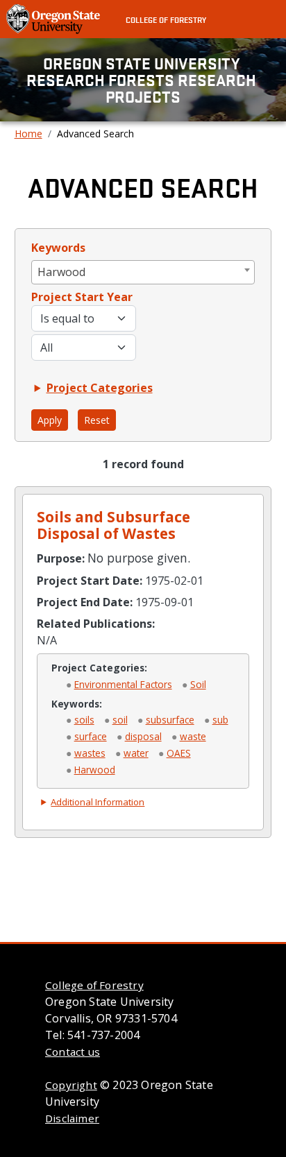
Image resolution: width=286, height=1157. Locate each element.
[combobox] (143, 272)
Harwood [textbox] (61, 272)
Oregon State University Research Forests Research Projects (143, 80)
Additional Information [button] (97, 802)
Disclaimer (72, 1118)
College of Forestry (166, 19)
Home (28, 133)
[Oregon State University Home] (54, 18)
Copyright (71, 1085)
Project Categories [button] (100, 387)
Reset (97, 420)
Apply (49, 420)
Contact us (72, 1052)
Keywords (58, 247)
